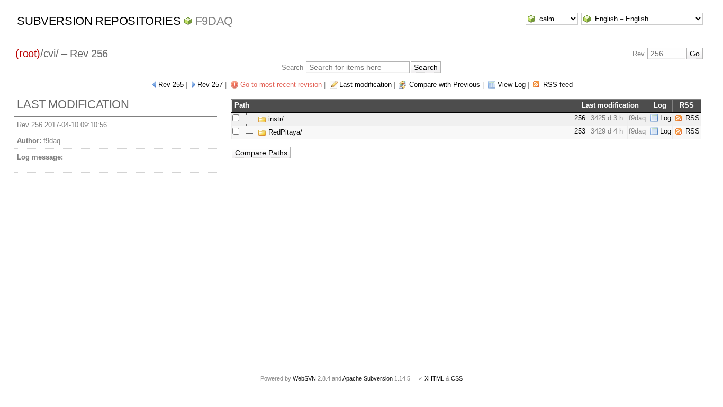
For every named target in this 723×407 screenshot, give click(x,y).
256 (579, 118)
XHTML (434, 378)
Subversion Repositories (98, 21)
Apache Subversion (367, 378)
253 (579, 131)
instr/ (275, 119)
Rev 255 (171, 85)
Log (665, 118)
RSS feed (558, 85)
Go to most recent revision (281, 85)
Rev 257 (210, 85)
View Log (512, 85)
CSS (457, 378)
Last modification (365, 85)
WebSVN (304, 378)
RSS (692, 118)
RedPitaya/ (284, 132)
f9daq (214, 21)
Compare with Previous (444, 85)
